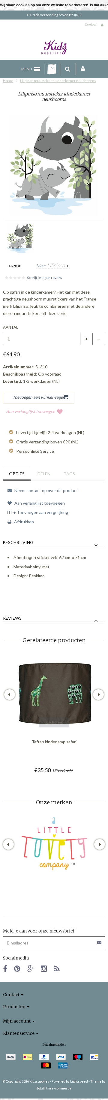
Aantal (10, 327)
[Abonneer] (54, 940)
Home (8, 80)
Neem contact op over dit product (46, 490)
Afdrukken (23, 521)
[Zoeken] (67, 69)
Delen (44, 473)
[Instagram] (44, 968)
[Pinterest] (17, 968)
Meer (50, 265)
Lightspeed (79, 1081)
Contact (90, 24)
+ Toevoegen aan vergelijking (40, 512)
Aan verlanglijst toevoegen (30, 411)
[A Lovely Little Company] (54, 844)
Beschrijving (18, 542)
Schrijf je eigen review (44, 277)
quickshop (54, 722)
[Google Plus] (30, 968)
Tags (69, 473)
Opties (17, 473)
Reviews (12, 618)
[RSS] (57, 968)
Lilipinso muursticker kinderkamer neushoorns (58, 80)
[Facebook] (5, 968)
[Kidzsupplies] (54, 47)
